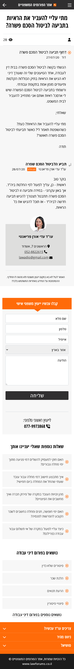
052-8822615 (33, 252)
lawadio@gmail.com (34, 257)
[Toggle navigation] (69, 5)
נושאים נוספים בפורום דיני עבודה (37, 614)
